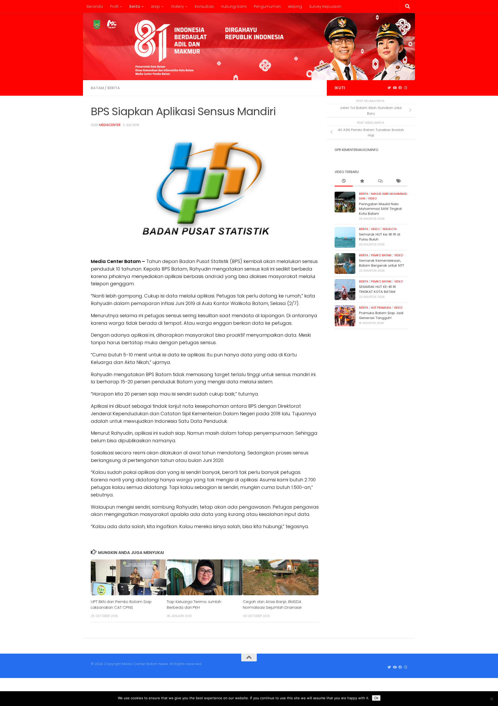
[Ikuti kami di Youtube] (394, 88)
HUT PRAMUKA (381, 308)
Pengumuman (267, 6)
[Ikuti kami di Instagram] (405, 88)
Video (372, 198)
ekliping (295, 6)
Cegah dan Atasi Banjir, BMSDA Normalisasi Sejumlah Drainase (272, 604)
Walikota (390, 229)
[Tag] (398, 181)
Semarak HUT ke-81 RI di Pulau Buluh (379, 236)
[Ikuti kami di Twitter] (389, 88)
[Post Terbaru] (344, 181)
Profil (114, 6)
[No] (491, 698)
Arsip (155, 6)
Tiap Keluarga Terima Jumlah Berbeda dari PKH (194, 604)
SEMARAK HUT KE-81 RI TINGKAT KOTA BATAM (377, 289)
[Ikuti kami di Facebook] (400, 88)
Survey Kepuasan (325, 6)
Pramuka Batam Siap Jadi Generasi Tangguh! (381, 315)
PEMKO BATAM (381, 255)
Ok (376, 698)
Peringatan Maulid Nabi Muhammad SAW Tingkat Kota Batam (380, 209)
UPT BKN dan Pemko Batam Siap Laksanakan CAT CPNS (121, 604)
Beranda (95, 6)
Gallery (177, 6)
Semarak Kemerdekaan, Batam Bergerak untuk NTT (381, 263)
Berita (134, 6)
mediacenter (110, 125)
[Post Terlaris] (362, 181)
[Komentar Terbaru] (380, 181)
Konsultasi (204, 6)
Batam (97, 88)
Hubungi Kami (234, 6)
